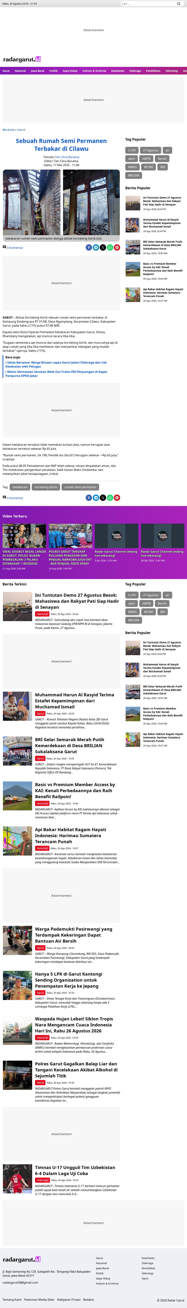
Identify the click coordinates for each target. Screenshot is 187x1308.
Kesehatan (117, 70)
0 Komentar (14, 248)
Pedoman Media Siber (39, 1300)
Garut (6, 70)
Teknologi (171, 70)
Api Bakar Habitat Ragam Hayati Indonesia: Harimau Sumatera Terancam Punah (163, 292)
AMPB (146, 159)
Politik (53, 70)
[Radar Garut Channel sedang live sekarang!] (116, 536)
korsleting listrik (46, 487)
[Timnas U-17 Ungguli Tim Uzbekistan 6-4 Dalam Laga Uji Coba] (17, 1178)
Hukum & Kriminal (94, 70)
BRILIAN (133, 175)
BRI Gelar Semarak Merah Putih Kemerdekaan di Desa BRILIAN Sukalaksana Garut (162, 245)
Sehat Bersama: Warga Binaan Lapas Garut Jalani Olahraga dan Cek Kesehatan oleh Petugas (56, 364)
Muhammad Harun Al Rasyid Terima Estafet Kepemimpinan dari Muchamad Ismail (162, 223)
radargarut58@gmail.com (20, 1282)
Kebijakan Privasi (69, 1300)
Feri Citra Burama (67, 157)
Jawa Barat (37, 70)
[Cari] (179, 4)
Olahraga (135, 70)
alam (131, 159)
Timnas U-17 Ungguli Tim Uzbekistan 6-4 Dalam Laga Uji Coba (75, 1170)
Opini (145, 1278)
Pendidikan (153, 70)
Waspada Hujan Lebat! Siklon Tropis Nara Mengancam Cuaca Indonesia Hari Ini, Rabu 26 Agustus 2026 (74, 1025)
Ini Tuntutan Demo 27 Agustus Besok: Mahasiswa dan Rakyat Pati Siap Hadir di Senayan (162, 201)
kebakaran (20, 487)
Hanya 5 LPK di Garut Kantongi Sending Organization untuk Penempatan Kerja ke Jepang (68, 980)
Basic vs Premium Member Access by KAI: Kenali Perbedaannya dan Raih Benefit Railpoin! (163, 269)
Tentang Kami (12, 1300)
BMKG (132, 167)
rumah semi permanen (80, 487)
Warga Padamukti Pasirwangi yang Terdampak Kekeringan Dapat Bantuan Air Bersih (73, 935)
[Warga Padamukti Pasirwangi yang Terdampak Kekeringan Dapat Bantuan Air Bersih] (17, 940)
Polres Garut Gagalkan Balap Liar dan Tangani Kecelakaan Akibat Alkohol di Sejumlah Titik (76, 1070)
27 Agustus (150, 150)
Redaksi (88, 1300)
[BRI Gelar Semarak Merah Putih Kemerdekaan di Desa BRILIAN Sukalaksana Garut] (133, 247)
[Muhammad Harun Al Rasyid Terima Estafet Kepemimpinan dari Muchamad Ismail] (133, 225)
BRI (162, 167)
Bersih (162, 159)
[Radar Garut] (22, 60)
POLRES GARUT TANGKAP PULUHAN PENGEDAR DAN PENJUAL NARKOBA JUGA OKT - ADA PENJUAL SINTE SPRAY (70, 558)
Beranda (8, 130)
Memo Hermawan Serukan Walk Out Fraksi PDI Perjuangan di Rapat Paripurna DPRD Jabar (56, 374)
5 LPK (132, 150)
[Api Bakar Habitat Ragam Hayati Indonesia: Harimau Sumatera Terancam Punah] (133, 294)
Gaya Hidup (70, 70)
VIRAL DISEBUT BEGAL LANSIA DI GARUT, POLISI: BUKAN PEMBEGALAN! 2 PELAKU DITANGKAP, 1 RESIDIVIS (24, 558)
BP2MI (148, 167)
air (167, 150)
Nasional (20, 70)
